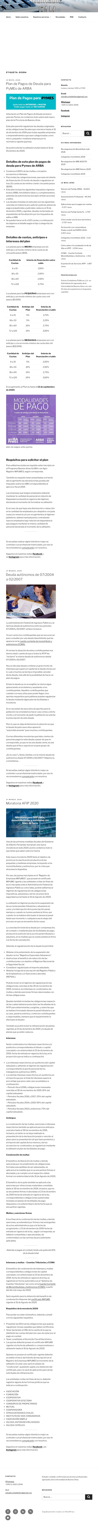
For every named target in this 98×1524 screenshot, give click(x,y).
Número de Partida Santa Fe (72, 212)
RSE (72, 17)
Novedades (60, 17)
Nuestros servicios (41, 17)
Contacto (82, 17)
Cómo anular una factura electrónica (76, 219)
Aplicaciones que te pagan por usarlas (76, 204)
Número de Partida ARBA (71, 189)
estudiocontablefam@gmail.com (74, 96)
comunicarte (28, 548)
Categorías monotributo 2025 (73, 174)
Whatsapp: (9, 1481)
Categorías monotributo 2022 (73, 238)
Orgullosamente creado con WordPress (58, 1512)
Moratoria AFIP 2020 (22, 803)
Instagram (65, 116)
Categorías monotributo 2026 (73, 157)
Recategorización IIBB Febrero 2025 (76, 169)
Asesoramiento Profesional (72, 197)
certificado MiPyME (40, 1299)
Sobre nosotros (22, 17)
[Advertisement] (49, 41)
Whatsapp (65, 102)
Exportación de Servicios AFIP (73, 263)
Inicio (8, 17)
